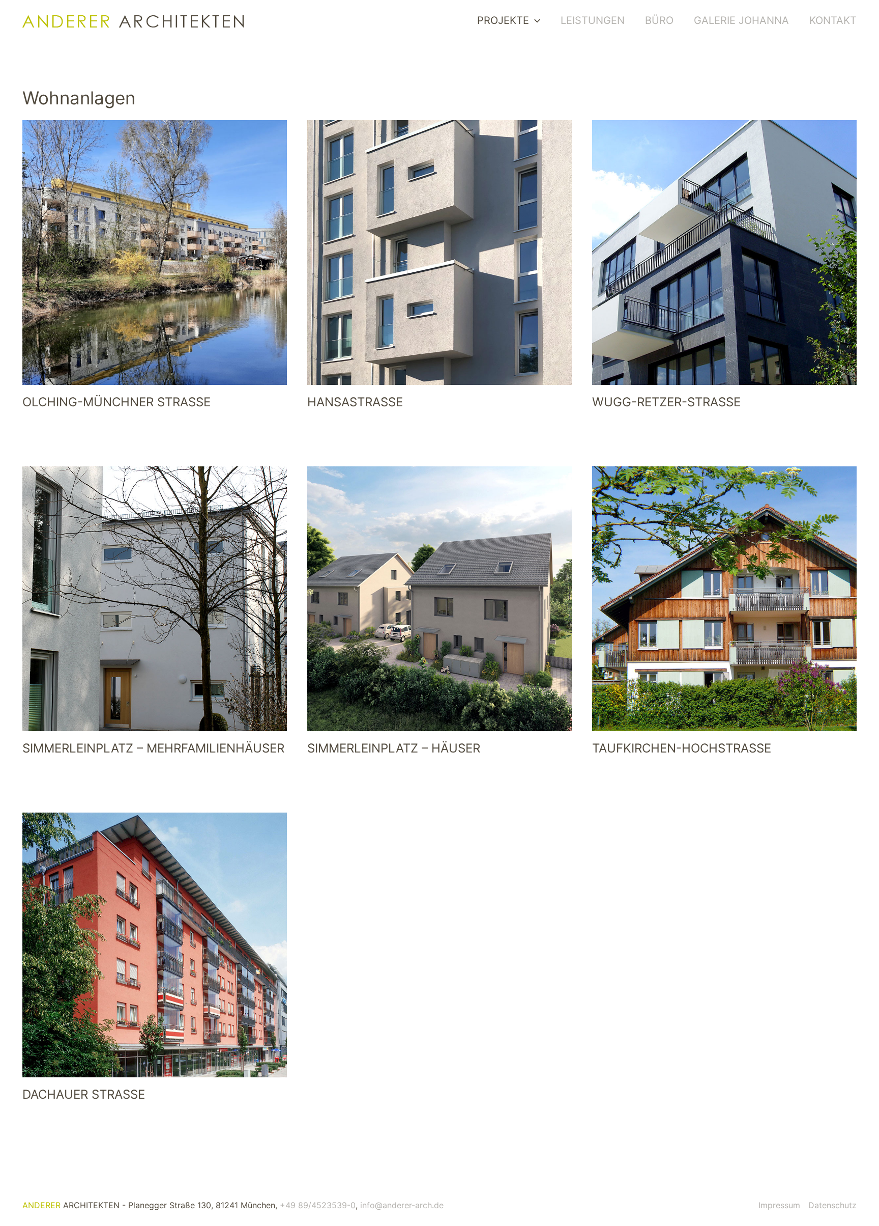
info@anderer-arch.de (402, 1205)
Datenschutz (832, 1205)
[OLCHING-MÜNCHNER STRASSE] (154, 252)
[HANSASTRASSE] (439, 252)
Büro (659, 20)
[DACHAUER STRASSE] (154, 945)
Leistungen (593, 20)
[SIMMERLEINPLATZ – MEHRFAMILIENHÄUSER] (154, 598)
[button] (534, 20)
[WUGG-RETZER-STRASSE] (724, 252)
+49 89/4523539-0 (318, 1205)
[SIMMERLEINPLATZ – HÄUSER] (439, 598)
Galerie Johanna (741, 20)
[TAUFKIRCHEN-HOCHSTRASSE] (724, 598)
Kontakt (833, 20)
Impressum (779, 1205)
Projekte (503, 20)
